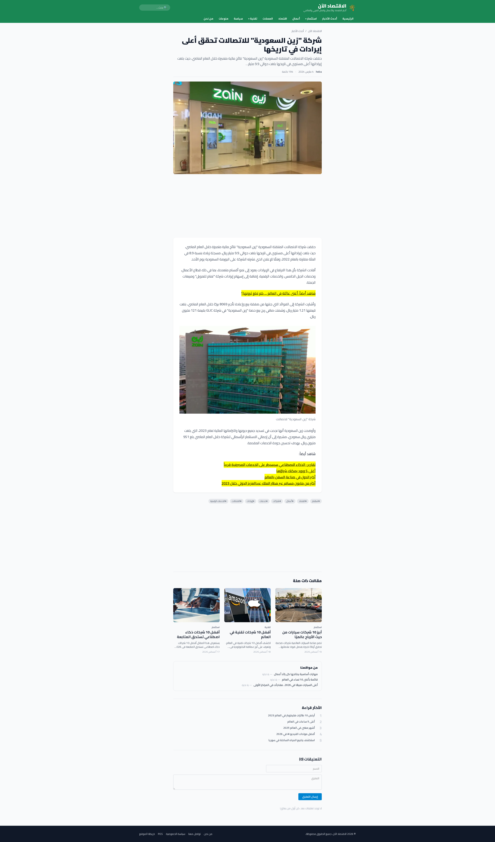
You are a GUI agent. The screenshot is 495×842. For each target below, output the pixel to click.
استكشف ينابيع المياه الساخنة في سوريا (291, 740)
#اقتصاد (303, 501)
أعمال (296, 18)
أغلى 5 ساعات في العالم (301, 721)
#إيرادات (250, 501)
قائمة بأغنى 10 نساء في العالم (300, 679)
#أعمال (290, 501)
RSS (160, 834)
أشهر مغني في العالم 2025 (299, 728)
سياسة (238, 18)
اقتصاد (282, 18)
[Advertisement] (247, 206)
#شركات (277, 501)
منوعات (223, 18)
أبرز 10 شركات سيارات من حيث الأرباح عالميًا (302, 634)
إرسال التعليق (310, 796)
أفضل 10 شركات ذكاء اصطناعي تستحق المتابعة (198, 634)
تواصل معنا (194, 834)
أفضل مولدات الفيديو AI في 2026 (295, 734)
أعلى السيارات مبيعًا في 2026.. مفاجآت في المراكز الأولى (285, 684)
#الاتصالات (237, 501)
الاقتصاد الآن (315, 31)
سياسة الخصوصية (175, 834)
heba (319, 72)
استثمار (311, 18)
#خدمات (264, 501)
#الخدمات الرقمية (218, 501)
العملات (268, 18)
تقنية (252, 18)
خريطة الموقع (147, 834)
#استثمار (316, 501)
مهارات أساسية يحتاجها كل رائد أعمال (296, 674)
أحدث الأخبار (329, 18)
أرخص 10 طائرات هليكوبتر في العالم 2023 (291, 715)
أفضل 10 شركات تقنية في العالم (250, 634)
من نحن (208, 18)
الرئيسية (347, 18)
